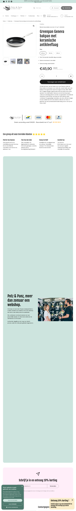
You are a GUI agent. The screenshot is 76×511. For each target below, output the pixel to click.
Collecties (10, 21)
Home (4, 21)
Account (56, 8)
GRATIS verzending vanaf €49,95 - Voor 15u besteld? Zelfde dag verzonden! (38, 1)
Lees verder (11, 497)
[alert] (12, 497)
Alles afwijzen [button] (12, 504)
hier (57, 504)
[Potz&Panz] (13, 8)
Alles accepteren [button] (12, 500)
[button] (66, 8)
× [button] (22, 486)
